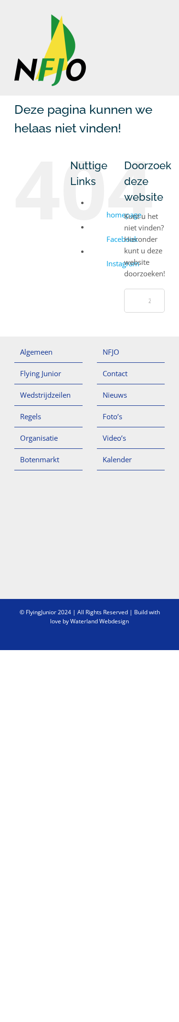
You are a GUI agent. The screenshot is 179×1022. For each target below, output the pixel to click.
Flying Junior (40, 373)
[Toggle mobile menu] (161, 19)
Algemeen (36, 352)
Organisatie (39, 438)
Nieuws (115, 395)
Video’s (114, 438)
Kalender (117, 459)
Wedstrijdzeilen (45, 395)
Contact (115, 373)
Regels (30, 416)
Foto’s (112, 416)
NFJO (111, 352)
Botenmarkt (39, 459)
